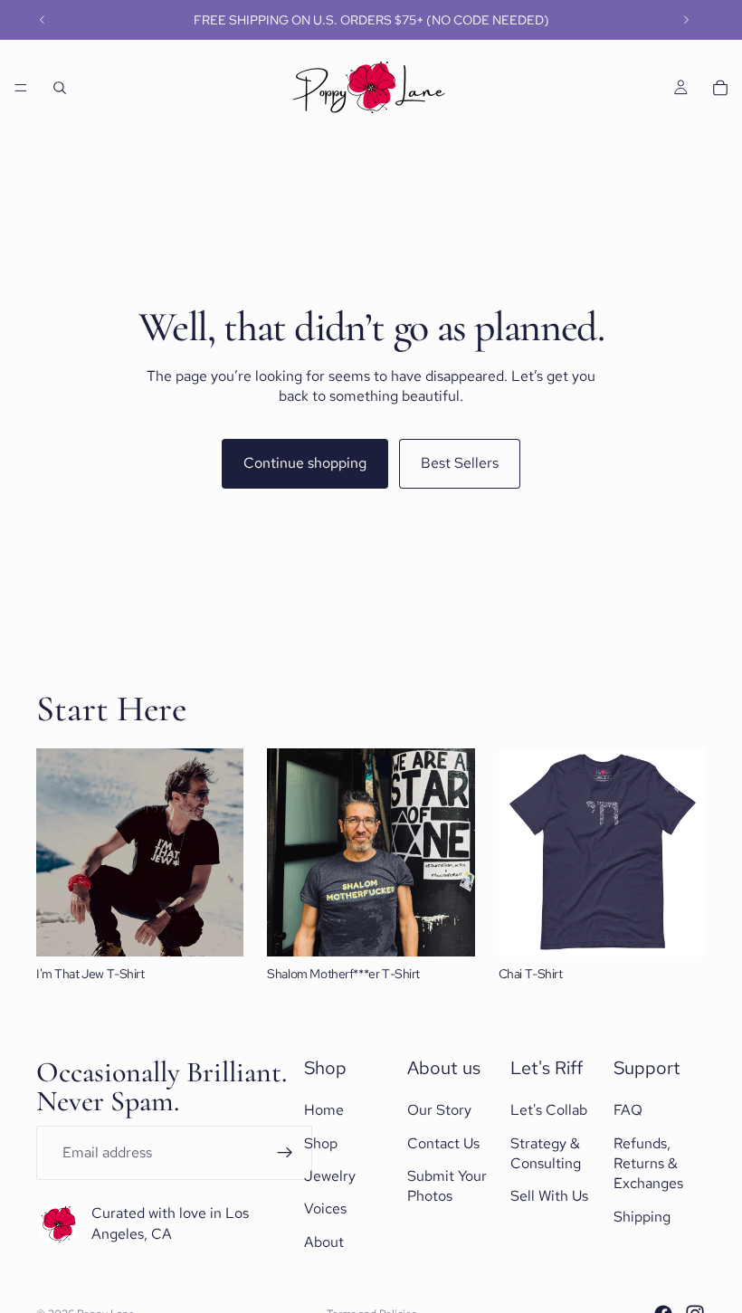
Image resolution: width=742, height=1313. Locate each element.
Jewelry (330, 1175)
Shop (321, 1143)
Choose (232, 927)
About (324, 1241)
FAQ (628, 1109)
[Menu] (21, 88)
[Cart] (720, 88)
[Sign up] (285, 1153)
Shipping (642, 1216)
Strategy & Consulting (545, 1153)
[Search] (60, 88)
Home (324, 1109)
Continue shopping (304, 462)
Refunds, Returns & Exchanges (648, 1164)
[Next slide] (686, 20)
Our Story (439, 1109)
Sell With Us (549, 1196)
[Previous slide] (42, 20)
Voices (325, 1209)
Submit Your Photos (447, 1185)
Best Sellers (460, 462)
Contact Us (443, 1143)
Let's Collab (548, 1109)
